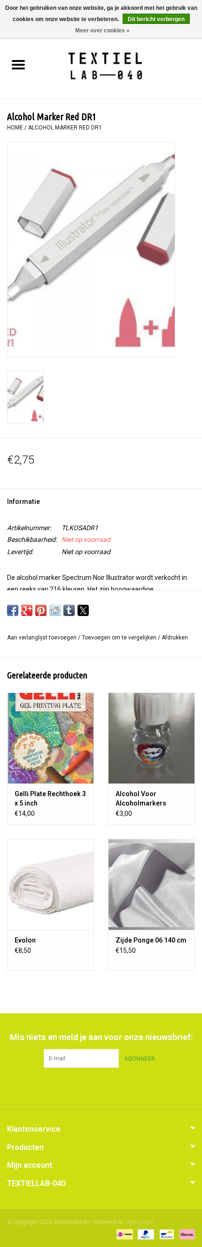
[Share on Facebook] (12, 610)
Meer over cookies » (102, 30)
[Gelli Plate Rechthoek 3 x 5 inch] (50, 737)
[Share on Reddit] (55, 610)
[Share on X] (83, 610)
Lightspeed (138, 1222)
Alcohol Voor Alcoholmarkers (141, 798)
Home (15, 127)
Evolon (25, 940)
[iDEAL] (123, 1234)
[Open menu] (18, 64)
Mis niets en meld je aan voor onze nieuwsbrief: (101, 1037)
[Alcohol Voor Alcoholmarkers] (151, 737)
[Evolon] (50, 884)
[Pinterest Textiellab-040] (101, 1087)
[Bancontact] (165, 1234)
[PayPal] (144, 1234)
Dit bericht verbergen (156, 19)
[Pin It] (41, 610)
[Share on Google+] (26, 610)
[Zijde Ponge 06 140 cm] (151, 884)
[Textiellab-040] (119, 65)
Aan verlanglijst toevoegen (42, 637)
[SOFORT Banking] (185, 1234)
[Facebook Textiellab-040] (84, 1087)
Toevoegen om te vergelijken (120, 637)
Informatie (23, 501)
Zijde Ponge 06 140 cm (151, 940)
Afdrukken (175, 637)
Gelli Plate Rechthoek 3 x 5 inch (50, 798)
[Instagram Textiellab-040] (117, 1087)
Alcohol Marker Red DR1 (65, 127)
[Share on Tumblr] (69, 610)
